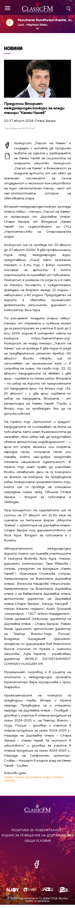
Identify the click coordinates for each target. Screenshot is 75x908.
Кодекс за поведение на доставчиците (37, 835)
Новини (13, 48)
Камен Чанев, (14, 777)
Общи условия (37, 840)
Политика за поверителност (37, 830)
